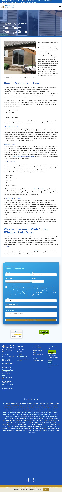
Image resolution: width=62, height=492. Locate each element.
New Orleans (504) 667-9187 (7, 370)
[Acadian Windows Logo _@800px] (7, 6)
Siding (20, 354)
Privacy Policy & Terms (35, 295)
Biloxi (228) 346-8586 (7, 374)
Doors (20, 351)
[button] (60, 6)
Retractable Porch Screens (22, 359)
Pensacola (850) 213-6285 (10, 2)
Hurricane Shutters (23, 356)
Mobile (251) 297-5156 (7, 378)
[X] (33, 480)
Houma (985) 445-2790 (7, 389)
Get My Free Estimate (31, 320)
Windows (21, 349)
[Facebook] (28, 480)
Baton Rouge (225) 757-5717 (29, 2)
